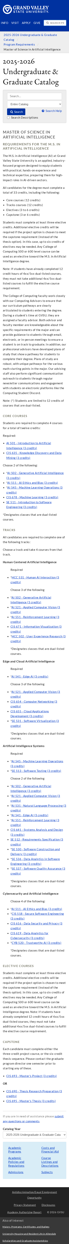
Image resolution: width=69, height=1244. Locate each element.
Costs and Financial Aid (50, 1149)
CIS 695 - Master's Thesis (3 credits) (31, 1101)
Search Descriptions (24, 117)
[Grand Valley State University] (26, 13)
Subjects (47, 1172)
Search (18, 111)
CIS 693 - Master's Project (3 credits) (31, 1076)
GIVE (37, 22)
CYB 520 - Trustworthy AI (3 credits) (36, 942)
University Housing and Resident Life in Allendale (29, 1233)
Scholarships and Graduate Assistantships (25, 1240)
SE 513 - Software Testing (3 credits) (36, 770)
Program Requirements (20, 44)
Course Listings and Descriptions (50, 1161)
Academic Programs (14, 1149)
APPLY (26, 22)
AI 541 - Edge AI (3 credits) (30, 676)
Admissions (16, 1172)
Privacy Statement (25, 1205)
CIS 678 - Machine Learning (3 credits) (32, 497)
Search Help (53, 110)
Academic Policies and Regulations (16, 1161)
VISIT (15, 22)
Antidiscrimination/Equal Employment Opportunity (34, 1195)
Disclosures (48, 1205)
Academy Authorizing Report (24, 1212)
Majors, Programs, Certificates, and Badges (25, 1226)
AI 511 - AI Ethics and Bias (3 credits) (32, 482)
